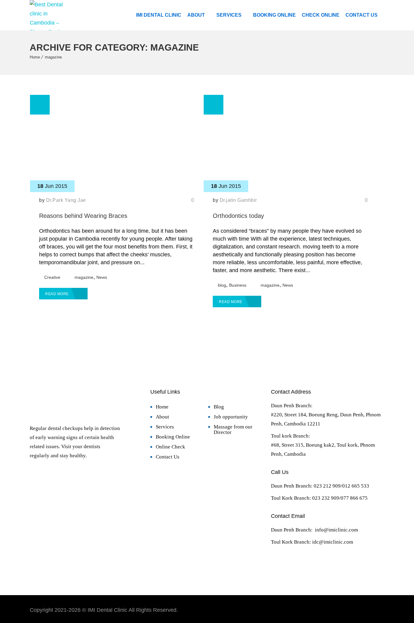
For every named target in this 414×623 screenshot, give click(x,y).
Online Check (170, 447)
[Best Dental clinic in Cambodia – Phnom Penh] (48, 15)
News (101, 277)
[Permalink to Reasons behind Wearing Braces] (116, 190)
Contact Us (362, 15)
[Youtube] (345, 566)
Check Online (320, 15)
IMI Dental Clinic (158, 15)
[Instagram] (302, 566)
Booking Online (274, 15)
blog (222, 285)
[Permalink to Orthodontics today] (290, 190)
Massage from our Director (233, 429)
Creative (52, 277)
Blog (219, 407)
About (196, 15)
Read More (57, 294)
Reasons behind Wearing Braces (83, 215)
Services (229, 15)
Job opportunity (231, 417)
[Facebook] (281, 566)
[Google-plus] (324, 566)
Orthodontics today (238, 215)
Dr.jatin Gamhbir (238, 200)
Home (35, 57)
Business (237, 285)
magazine (53, 57)
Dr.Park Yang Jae (66, 200)
